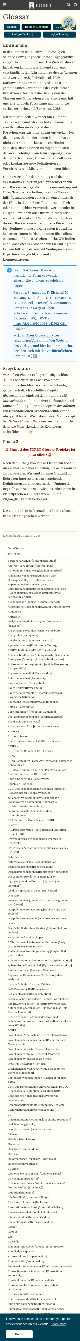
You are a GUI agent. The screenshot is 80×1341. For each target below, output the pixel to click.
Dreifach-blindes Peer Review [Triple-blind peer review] (38, 930)
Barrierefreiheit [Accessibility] (27, 683)
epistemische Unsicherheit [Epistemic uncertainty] (40, 965)
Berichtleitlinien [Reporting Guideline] (32, 711)
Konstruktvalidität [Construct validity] (31, 1280)
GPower (13, 1134)
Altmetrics (14, 611)
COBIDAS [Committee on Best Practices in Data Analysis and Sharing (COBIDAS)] (37, 772)
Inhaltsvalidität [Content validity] (28, 1197)
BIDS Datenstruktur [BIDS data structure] (33, 726)
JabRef (12, 1226)
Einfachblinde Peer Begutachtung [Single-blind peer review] (37, 953)
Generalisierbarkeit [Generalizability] (31, 1109)
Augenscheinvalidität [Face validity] (30, 673)
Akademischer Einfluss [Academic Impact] (34, 602)
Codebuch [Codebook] (21, 783)
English (12, 26)
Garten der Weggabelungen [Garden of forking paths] (37, 1079)
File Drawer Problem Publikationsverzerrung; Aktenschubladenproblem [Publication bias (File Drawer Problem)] (37, 1008)
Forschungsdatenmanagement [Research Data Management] (36, 1042)
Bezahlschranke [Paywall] (24, 721)
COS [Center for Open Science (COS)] (31, 820)
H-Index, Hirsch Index (21, 1139)
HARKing (13, 1154)
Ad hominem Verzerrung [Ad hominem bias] (35, 570)
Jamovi (12, 1231)
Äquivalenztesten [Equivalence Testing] (32, 645)
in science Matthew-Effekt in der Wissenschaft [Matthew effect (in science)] (37, 1185)
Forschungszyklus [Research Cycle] (30, 1058)
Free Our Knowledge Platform (27, 1063)
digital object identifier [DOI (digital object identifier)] (34, 883)
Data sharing (15, 857)
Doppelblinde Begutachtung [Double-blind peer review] (37, 911)
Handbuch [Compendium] (23, 1149)
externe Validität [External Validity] (29, 984)
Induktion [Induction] (21, 1192)
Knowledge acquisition (22, 1251)
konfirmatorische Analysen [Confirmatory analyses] (40, 1266)
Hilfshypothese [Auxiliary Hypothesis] (32, 1158)
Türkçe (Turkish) (22, 34)
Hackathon (14, 1144)
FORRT (12, 1030)
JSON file (13, 1241)
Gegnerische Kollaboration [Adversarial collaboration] (33, 1097)
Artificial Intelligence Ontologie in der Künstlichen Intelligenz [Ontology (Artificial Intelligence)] (39, 657)
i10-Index (13, 1168)
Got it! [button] (19, 1334)
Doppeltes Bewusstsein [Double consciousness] (37, 918)
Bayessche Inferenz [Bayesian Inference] (33, 701)
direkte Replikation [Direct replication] (32, 890)
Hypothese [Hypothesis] (23, 1163)
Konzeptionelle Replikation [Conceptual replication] (33, 1287)
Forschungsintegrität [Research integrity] (34, 1049)
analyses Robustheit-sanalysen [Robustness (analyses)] (35, 623)
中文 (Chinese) (59, 34)
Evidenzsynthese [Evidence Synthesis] (32, 970)
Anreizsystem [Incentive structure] (30, 640)
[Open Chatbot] (68, 23)
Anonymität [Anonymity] (23, 635)
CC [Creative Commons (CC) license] (30, 751)
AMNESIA (14, 616)
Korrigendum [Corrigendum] (26, 1294)
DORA (11, 923)
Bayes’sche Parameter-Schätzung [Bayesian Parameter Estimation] (35, 695)
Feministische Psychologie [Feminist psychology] (39, 999)
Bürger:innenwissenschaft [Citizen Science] (35, 741)
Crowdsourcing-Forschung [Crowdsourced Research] (35, 840)
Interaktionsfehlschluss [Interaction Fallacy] (35, 1207)
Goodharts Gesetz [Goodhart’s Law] (30, 1129)
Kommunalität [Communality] (26, 1261)
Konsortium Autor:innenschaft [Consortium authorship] (35, 1273)
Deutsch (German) (36, 26)
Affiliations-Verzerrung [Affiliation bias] (32, 575)
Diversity (14, 895)
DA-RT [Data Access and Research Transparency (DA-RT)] (38, 850)
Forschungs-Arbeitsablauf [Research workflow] (37, 1035)
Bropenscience (17, 736)
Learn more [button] (58, 1324)
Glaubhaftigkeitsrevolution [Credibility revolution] (39, 1119)
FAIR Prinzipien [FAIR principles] (28, 989)
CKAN (11, 756)
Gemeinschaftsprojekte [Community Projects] (36, 1104)
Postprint (65, 346)
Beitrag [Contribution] (21, 706)
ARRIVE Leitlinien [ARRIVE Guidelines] (32, 650)
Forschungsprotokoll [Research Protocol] (34, 1054)
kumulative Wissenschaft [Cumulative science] (36, 1309)
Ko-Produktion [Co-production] (27, 1256)
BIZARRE (13, 731)
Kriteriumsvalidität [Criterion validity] (32, 1299)
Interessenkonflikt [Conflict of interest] (32, 1212)
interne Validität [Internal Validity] (29, 1217)
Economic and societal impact (26, 937)
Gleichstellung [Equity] (22, 1124)
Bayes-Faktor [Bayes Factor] (25, 687)
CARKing (13, 746)
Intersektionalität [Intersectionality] (30, 1222)
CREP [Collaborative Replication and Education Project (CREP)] (37, 831)
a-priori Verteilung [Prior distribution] (32, 560)
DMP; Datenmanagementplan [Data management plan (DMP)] (38, 902)
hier (15, 516)
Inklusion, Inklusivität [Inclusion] (28, 1202)
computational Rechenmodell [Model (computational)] (30, 813)
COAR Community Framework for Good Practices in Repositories (40, 762)
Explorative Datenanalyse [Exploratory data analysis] (35, 977)
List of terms (15, 548)
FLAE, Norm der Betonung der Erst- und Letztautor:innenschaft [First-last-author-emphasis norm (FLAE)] (39, 1021)
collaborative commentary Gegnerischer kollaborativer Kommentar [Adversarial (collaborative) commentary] (33, 802)
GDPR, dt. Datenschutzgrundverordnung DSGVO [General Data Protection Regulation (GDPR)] (38, 1088)
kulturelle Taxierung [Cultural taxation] (32, 1303)
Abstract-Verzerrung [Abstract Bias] (30, 565)
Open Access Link (39, 335)
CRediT (12, 825)
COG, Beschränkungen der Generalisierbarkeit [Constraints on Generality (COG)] (37, 790)
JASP (11, 1236)
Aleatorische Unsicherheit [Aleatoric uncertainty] (39, 606)
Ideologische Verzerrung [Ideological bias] (34, 1173)
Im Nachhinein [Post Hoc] (23, 1178)
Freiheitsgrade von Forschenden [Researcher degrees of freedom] (36, 1070)
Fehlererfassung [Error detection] (29, 994)
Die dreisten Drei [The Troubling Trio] (32, 876)
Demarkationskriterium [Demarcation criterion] (38, 871)
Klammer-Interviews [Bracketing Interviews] (36, 1246)
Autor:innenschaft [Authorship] (27, 678)
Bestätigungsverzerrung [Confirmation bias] (35, 716)
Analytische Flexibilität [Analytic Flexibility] (35, 630)
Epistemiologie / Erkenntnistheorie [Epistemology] (40, 960)
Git (9, 1114)
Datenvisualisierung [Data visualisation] (32, 862)
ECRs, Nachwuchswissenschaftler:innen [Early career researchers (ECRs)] (37, 944)
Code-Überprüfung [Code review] (29, 778)
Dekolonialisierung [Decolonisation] (30, 866)
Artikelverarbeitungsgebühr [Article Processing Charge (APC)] (38, 666)
